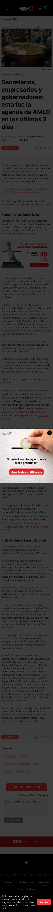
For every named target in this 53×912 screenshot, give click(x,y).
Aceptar (44, 902)
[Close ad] (49, 432)
